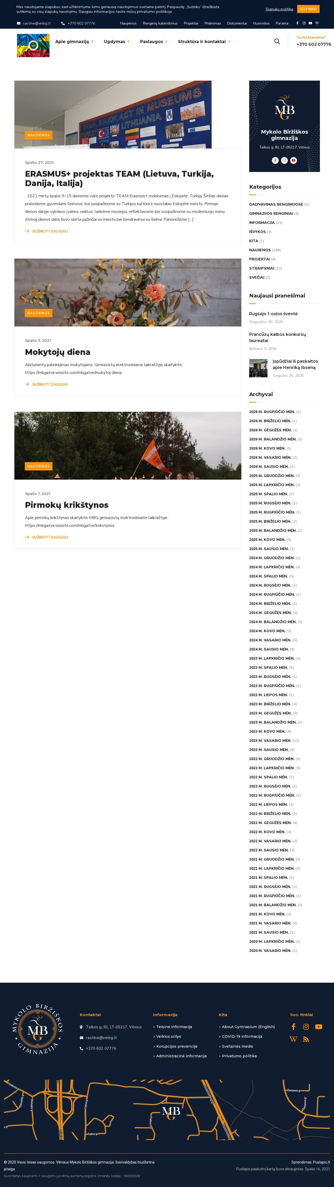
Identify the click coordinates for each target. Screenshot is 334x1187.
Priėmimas (213, 23)
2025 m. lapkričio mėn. (272, 484)
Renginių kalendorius (160, 23)
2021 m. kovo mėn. (267, 914)
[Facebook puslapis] (297, 23)
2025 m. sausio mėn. (269, 548)
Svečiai (256, 277)
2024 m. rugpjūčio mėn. (272, 594)
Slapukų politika (279, 9)
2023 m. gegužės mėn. (270, 713)
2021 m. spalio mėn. (268, 877)
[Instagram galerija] (304, 23)
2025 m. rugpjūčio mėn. (272, 512)
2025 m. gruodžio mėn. (272, 475)
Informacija (262, 222)
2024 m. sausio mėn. (269, 649)
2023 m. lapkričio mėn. (272, 658)
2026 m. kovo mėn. (267, 448)
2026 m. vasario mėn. (270, 457)
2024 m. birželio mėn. (270, 603)
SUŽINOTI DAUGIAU (49, 231)
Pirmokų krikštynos (67, 505)
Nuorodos (261, 23)
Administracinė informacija (181, 1056)
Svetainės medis (237, 1046)
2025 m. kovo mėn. (267, 539)
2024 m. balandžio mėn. (273, 621)
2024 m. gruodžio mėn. (272, 558)
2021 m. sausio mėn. (269, 932)
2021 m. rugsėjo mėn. (270, 886)
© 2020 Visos (15, 1162)
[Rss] (306, 1039)
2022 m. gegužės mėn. (270, 822)
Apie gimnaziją (72, 41)
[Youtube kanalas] (310, 23)
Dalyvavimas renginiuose (276, 204)
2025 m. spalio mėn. (268, 494)
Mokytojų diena (58, 352)
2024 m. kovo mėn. (267, 631)
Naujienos (128, 23)
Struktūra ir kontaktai (202, 41)
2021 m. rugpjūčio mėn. (272, 895)
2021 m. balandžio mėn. (273, 905)
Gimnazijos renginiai (271, 213)
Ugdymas (114, 41)
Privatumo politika (239, 1056)
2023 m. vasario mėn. (270, 740)
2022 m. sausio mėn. (269, 850)
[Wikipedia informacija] (317, 23)
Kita (253, 240)
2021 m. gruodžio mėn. (272, 859)
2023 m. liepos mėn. (268, 695)
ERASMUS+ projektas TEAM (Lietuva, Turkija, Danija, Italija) (119, 178)
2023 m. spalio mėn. (268, 667)
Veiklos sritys (168, 1036)
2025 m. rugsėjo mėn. (270, 503)
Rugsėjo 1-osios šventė (273, 313)
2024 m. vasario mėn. (270, 640)
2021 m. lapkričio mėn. (272, 868)
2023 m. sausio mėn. (269, 749)
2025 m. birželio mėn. (270, 521)
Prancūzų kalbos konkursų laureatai (277, 337)
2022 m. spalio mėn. (268, 777)
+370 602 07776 (314, 44)
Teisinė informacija (174, 1026)
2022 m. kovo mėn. (267, 832)
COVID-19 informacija (242, 1036)
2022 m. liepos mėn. (268, 804)
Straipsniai (261, 268)
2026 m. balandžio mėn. (273, 439)
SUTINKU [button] (308, 9)
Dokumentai (237, 23)
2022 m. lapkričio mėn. (272, 768)
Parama (282, 23)
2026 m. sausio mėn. (269, 466)
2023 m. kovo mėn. (267, 731)
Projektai (191, 23)
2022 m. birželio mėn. (270, 813)
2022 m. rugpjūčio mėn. (272, 795)
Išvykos (257, 231)
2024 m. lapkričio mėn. (272, 567)
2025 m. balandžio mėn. (273, 530)
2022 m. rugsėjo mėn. (270, 786)
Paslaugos (151, 41)
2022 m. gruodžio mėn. (272, 758)
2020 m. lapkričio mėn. (272, 941)
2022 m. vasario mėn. (270, 841)
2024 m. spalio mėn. (268, 576)
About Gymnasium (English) (248, 1026)
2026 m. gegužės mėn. (270, 430)
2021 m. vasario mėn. (270, 923)
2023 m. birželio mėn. (270, 704)
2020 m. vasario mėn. (270, 950)
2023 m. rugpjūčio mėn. (272, 685)
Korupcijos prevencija (176, 1046)
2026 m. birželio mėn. (270, 421)
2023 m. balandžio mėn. (273, 722)
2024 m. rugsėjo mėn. (270, 585)
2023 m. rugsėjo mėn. (270, 676)
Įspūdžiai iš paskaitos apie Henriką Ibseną (295, 364)
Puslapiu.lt (321, 1162)
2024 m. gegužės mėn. (270, 612)
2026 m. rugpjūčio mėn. (272, 411)
